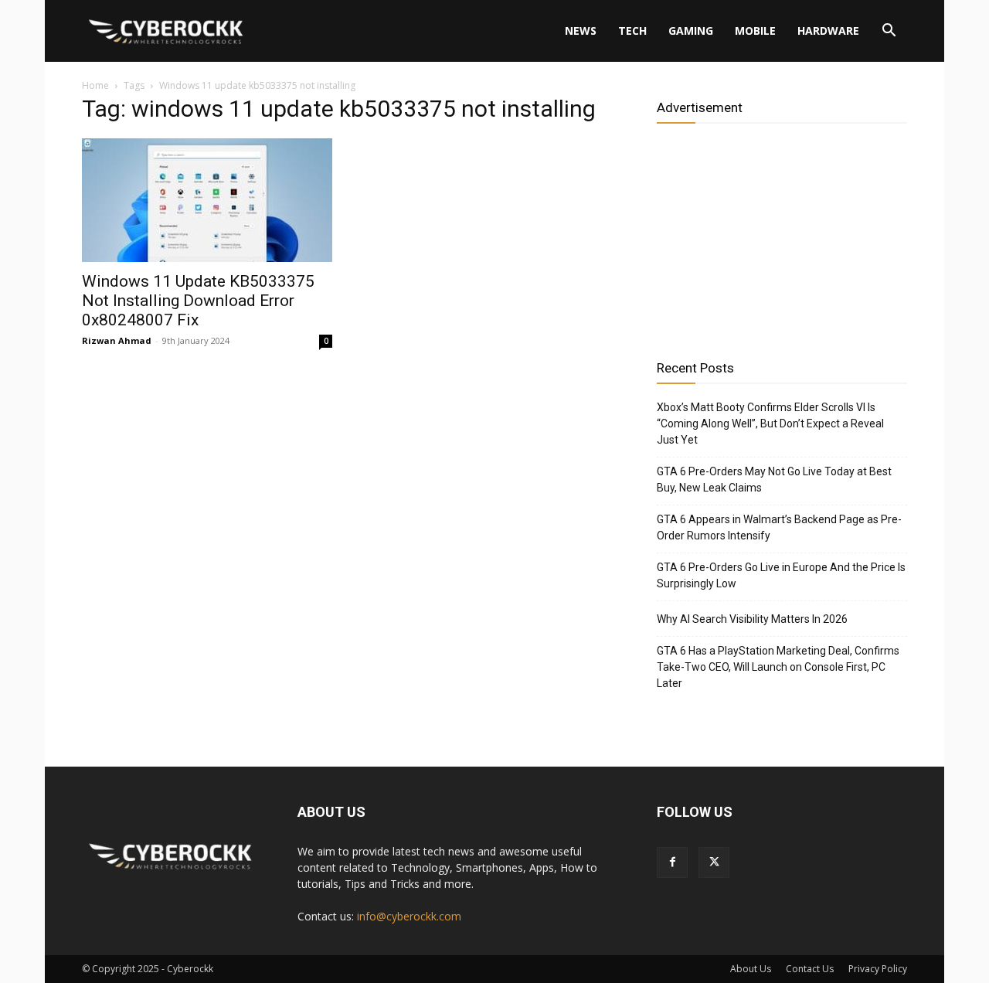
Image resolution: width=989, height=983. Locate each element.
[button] (888, 32)
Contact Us (810, 968)
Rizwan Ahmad (116, 340)
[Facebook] (672, 862)
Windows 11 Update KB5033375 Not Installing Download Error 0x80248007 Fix (198, 300)
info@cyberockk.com (409, 916)
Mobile (755, 30)
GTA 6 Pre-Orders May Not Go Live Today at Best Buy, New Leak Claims (774, 479)
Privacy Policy (877, 968)
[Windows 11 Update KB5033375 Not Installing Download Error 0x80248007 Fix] (207, 200)
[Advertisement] (782, 235)
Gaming (690, 30)
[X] (713, 862)
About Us (750, 968)
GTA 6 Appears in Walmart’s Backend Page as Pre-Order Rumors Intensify (779, 527)
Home (95, 85)
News (580, 30)
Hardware (828, 30)
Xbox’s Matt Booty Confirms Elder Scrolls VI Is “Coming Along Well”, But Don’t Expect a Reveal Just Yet (770, 423)
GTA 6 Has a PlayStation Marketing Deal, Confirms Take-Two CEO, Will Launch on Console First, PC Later (778, 667)
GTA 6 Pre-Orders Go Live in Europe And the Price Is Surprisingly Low (781, 575)
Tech (632, 30)
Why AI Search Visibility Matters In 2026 (752, 619)
